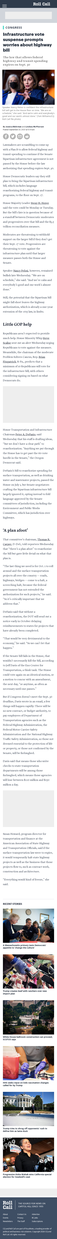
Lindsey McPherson (35, 127)
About (5, 1214)
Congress (14, 27)
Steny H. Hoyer (40, 203)
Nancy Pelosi (20, 271)
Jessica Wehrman (13, 127)
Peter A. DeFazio (25, 434)
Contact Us (21, 1214)
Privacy (20, 1218)
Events (5, 1218)
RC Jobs (35, 1218)
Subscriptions (37, 1221)
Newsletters (8, 1221)
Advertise (36, 1214)
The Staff (21, 1221)
